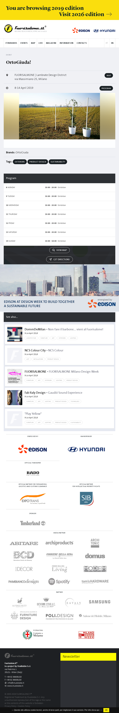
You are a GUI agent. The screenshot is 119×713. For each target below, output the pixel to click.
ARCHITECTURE (31, 338)
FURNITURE (44, 338)
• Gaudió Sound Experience (53, 394)
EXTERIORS (62, 338)
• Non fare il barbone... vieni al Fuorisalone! (64, 331)
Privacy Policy (10, 706)
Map (33, 43)
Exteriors (20, 162)
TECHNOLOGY (75, 401)
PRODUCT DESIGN (53, 359)
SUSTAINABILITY (76, 422)
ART (53, 338)
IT (107, 43)
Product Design (37, 162)
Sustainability (58, 162)
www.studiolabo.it (15, 686)
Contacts (82, 43)
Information (66, 43)
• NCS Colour (44, 352)
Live (41, 43)
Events (24, 43)
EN (112, 43)
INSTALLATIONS (38, 359)
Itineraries (11, 43)
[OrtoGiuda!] (59, 116)
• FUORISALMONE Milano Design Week (62, 373)
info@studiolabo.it (16, 683)
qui (98, 710)
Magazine (51, 43)
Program (106, 88)
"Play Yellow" (33, 415)
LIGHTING (73, 338)
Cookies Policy (24, 706)
